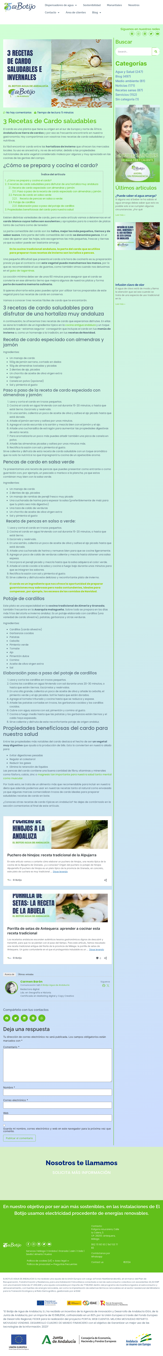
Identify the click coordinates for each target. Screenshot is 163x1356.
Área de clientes (76, 12)
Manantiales (114, 5)
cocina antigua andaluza (80, 325)
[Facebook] (132, 33)
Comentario (11, 1047)
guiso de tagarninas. (22, 270)
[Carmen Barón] (11, 993)
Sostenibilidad (92, 5)
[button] (6, 1018)
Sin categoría (125, 99)
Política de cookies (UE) (39, 1260)
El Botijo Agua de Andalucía (55, 985)
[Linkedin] (144, 33)
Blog (95, 12)
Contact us (97, 1262)
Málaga (41, 1251)
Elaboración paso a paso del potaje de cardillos (43, 206)
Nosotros (133, 5)
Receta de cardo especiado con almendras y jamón (42, 187)
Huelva (48, 1254)
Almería (39, 1254)
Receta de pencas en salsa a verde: (37, 198)
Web (5, 1113)
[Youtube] (157, 33)
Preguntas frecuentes (65, 1264)
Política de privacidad (38, 1264)
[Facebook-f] (28, 1244)
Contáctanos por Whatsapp (100, 1255)
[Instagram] (138, 33)
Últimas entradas (26, 974)
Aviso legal (61, 1260)
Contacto (50, 12)
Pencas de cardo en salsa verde (30, 195)
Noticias (121, 85)
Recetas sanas (125, 90)
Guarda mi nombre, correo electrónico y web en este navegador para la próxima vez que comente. (57, 1129)
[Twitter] (151, 33)
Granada (63, 1251)
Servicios (122, 95)
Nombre (9, 1087)
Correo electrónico (15, 1100)
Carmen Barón (31, 982)
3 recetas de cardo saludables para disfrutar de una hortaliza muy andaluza (51, 184)
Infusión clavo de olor (129, 284)
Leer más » (120, 215)
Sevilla (29, 1254)
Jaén (72, 1251)
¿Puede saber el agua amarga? (136, 195)
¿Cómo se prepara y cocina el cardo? (28, 180)
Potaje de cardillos (22, 202)
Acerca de (9, 974)
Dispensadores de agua (59, 5)
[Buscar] (156, 52)
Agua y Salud (124, 72)
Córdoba (52, 1251)
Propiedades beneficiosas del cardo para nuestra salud (39, 209)
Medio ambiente (127, 81)
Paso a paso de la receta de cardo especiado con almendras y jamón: (56, 191)
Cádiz (80, 1251)
